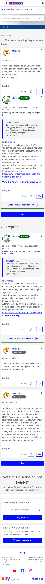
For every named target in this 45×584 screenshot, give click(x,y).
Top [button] (23, 552)
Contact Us (39, 562)
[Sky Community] (14, 3)
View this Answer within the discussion (21, 182)
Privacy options (7, 557)
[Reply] (39, 91)
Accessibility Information (34, 560)
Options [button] (4, 35)
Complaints (6, 562)
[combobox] (20, 18)
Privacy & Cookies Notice (11, 560)
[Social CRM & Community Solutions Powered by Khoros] (37, 579)
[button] (41, 50)
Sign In (42, 3)
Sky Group (6, 564)
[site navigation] (2, 3)
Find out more (8, 115)
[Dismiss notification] (42, 9)
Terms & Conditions (36, 557)
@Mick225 (10, 122)
